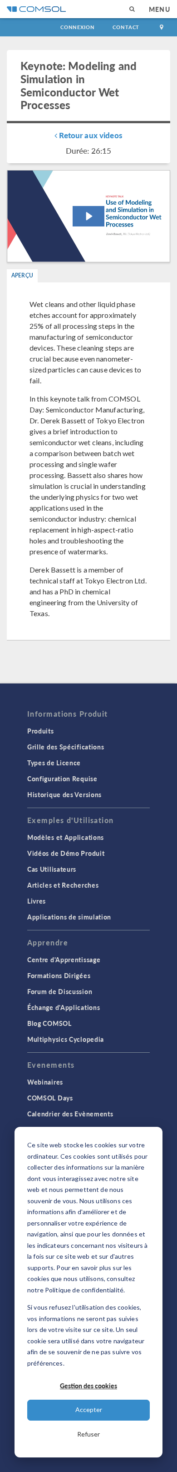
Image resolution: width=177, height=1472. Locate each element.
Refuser (88, 1434)
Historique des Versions (64, 794)
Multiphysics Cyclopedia (65, 1039)
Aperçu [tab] (22, 275)
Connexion (77, 27)
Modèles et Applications (65, 837)
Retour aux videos (90, 135)
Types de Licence (54, 762)
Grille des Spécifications (65, 746)
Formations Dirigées (58, 975)
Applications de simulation (69, 916)
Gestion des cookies (88, 1385)
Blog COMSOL (49, 1023)
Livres (36, 900)
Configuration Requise (62, 778)
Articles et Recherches (62, 884)
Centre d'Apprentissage (63, 959)
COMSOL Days (50, 1097)
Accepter (88, 1409)
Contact (126, 27)
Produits (40, 730)
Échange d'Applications (63, 1007)
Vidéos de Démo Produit (65, 853)
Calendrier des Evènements (70, 1113)
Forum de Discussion (59, 991)
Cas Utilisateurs (51, 869)
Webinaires (45, 1081)
